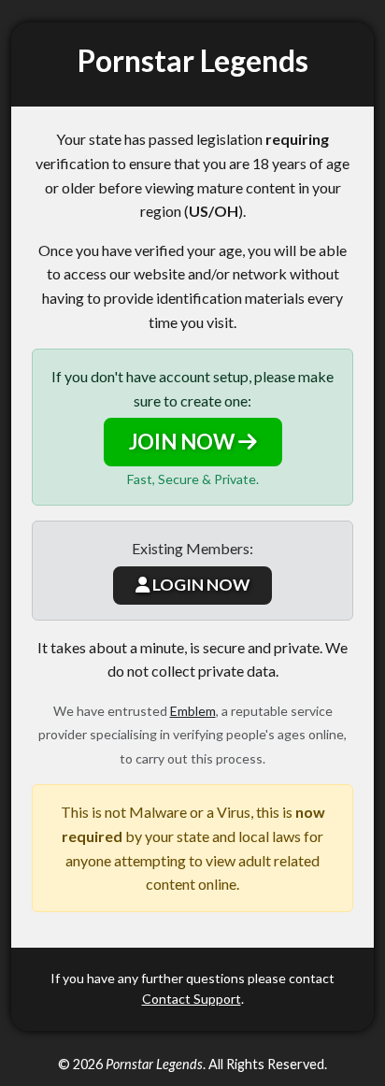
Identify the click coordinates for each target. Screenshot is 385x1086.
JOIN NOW (183, 441)
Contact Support (191, 999)
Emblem (193, 711)
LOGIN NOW (200, 584)
